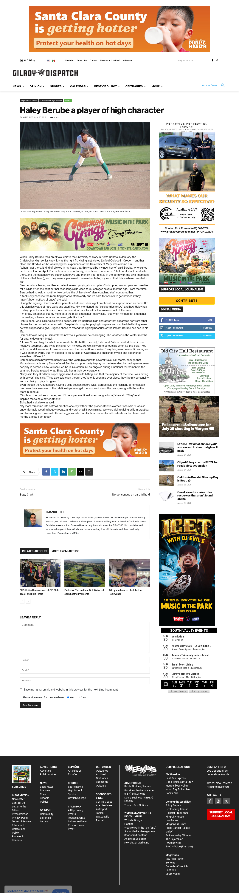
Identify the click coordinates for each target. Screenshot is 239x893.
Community (46, 813)
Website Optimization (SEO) (140, 827)
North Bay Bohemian (178, 789)
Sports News (75, 786)
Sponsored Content (135, 835)
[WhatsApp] (72, 472)
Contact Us (18, 802)
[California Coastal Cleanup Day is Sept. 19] (166, 480)
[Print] (89, 472)
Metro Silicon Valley (177, 785)
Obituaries (102, 770)
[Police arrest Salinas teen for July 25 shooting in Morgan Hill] (189, 416)
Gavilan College (77, 797)
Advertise (45, 770)
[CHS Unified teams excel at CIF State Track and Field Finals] (40, 573)
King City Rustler (175, 816)
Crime (43, 794)
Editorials (45, 817)
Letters (44, 821)
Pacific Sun (172, 793)
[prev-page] (22, 601)
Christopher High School (51, 100)
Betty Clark (26, 494)
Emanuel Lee (26, 117)
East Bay (171, 870)
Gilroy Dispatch (174, 805)
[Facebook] (212, 60)
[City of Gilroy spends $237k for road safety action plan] (166, 465)
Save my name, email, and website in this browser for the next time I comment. (71, 689)
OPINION (45, 810)
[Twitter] (54, 472)
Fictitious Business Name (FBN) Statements (138, 792)
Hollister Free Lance (177, 812)
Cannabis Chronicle (177, 866)
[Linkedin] (63, 472)
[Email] (80, 472)
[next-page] (28, 601)
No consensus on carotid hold (131, 494)
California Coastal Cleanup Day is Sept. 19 (197, 478)
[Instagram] (217, 60)
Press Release (20, 813)
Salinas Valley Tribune (178, 835)
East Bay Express (176, 778)
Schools (44, 797)
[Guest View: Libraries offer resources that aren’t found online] (166, 495)
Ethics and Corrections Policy (18, 829)
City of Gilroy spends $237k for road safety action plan (197, 463)
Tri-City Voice (173, 846)
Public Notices (48, 774)
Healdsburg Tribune (177, 809)
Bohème (170, 862)
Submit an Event (77, 821)
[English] (49, 60)
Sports (68, 100)
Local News (46, 786)
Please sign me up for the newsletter (43, 697)
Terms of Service (21, 821)
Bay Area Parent (175, 858)
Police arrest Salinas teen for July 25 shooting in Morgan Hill (188, 426)
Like (210, 319)
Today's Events (76, 817)
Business (45, 790)
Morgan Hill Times (176, 824)
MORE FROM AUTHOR (66, 551)
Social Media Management (139, 831)
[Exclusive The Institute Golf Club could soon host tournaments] (84, 573)
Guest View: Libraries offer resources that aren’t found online (195, 495)
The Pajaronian (174, 839)
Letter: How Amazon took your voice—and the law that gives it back (197, 447)
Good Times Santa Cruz (179, 781)
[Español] (54, 60)
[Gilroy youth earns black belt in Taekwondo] (129, 573)
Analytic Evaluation (135, 838)
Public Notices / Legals (137, 786)
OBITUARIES (103, 766)
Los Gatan (172, 820)
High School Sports (29, 100)
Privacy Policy (20, 817)
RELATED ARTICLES (34, 551)
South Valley (173, 873)
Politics (44, 801)
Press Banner (173, 827)
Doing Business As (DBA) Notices (138, 799)
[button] (214, 85)
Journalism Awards (218, 774)
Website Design (133, 820)
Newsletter (18, 799)
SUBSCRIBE (19, 786)
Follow (207, 327)
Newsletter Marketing (136, 842)
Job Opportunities (217, 770)
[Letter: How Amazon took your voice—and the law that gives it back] (166, 447)
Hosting (129, 823)
